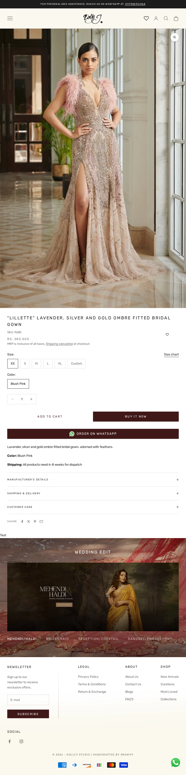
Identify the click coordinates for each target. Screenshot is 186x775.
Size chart (171, 354)
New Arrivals (170, 677)
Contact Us (133, 684)
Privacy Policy (88, 677)
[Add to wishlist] (167, 334)
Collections (168, 699)
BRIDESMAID (57, 638)
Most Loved (169, 692)
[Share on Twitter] (28, 521)
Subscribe (28, 714)
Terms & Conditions (92, 684)
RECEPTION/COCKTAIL (98, 638)
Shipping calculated (59, 343)
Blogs (129, 692)
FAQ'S (129, 699)
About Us (131, 677)
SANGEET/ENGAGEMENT (150, 638)
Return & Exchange (92, 692)
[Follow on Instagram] (21, 741)
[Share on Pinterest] (35, 521)
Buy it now (136, 416)
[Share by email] (41, 521)
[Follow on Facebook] (9, 741)
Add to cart (50, 416)
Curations (167, 684)
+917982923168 (135, 4)
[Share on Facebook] (22, 521)
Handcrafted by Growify (113, 754)
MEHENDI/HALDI (22, 638)
